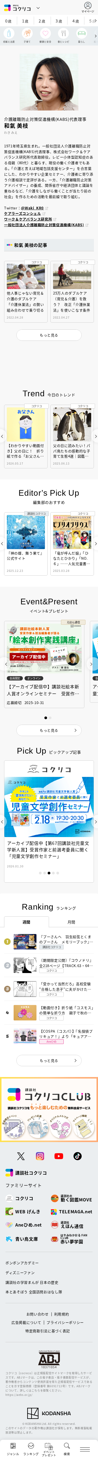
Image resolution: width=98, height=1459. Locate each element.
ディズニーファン (20, 1272)
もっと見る (49, 1060)
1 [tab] (40, 873)
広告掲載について (26, 1322)
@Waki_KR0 (32, 207)
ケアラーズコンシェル (22, 213)
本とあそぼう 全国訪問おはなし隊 (33, 1291)
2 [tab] (44, 873)
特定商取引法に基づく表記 (47, 1330)
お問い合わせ (37, 1314)
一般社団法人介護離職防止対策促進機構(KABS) (44, 224)
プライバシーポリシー (65, 1322)
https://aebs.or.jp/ (18, 1395)
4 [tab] (53, 873)
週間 (26, 922)
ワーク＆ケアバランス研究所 (28, 219)
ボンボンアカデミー (22, 1262)
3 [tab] (49, 873)
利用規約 (61, 1314)
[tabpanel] (49, 821)
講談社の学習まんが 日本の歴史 (32, 1282)
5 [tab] (57, 873)
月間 (71, 922)
